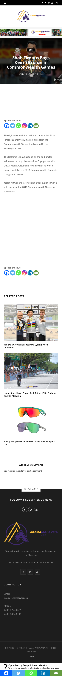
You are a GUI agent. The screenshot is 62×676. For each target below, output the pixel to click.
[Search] (57, 2)
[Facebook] (6, 125)
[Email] (36, 125)
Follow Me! (32, 489)
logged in (20, 470)
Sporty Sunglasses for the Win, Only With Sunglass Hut (29, 443)
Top (32, 656)
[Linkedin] (30, 125)
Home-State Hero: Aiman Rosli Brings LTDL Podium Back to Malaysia (29, 394)
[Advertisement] (31, 105)
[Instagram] (24, 125)
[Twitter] (12, 125)
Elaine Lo (25, 74)
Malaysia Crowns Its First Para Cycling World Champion (26, 346)
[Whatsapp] (18, 125)
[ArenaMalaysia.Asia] (31, 16)
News (31, 50)
